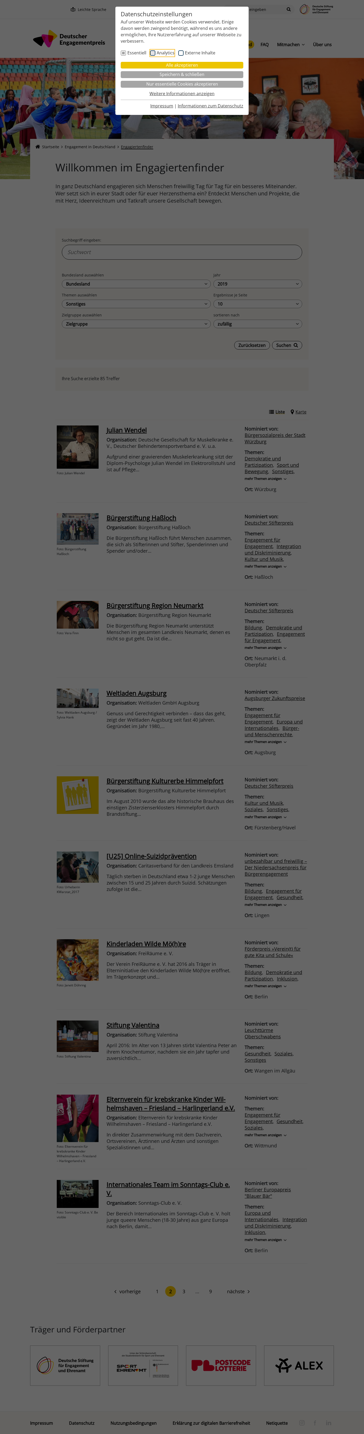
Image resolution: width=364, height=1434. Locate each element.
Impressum (161, 106)
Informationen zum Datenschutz (210, 106)
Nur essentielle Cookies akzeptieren (182, 84)
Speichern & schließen (182, 74)
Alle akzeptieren (182, 65)
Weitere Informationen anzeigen (182, 94)
